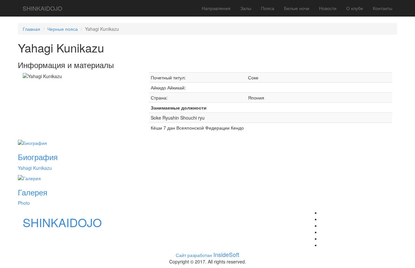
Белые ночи (296, 8)
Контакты (382, 8)
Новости (328, 8)
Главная (31, 29)
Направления (216, 8)
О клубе (354, 8)
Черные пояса (62, 29)
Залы (245, 8)
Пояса (267, 8)
